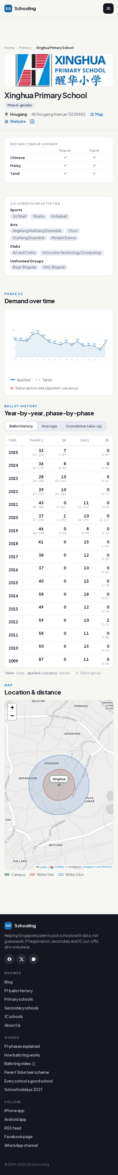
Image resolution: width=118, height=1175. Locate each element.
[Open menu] (108, 8)
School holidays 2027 (23, 1089)
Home (9, 48)
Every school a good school (28, 1081)
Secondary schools (21, 1008)
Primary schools (18, 999)
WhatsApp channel (21, 1145)
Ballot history (21, 426)
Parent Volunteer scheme (26, 1072)
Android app (15, 1119)
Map (99, 114)
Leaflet (43, 867)
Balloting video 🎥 (20, 1063)
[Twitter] (21, 959)
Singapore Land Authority (97, 867)
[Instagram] (32, 121)
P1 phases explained (22, 1046)
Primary (25, 48)
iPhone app (14, 1110)
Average (49, 426)
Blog (8, 982)
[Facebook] (9, 959)
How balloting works (22, 1055)
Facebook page (18, 1136)
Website (18, 122)
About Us (12, 1025)
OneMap (59, 867)
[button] (12, 708)
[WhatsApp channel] (33, 959)
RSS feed (12, 1128)
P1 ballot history (18, 990)
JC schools (13, 1016)
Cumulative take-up (84, 426)
